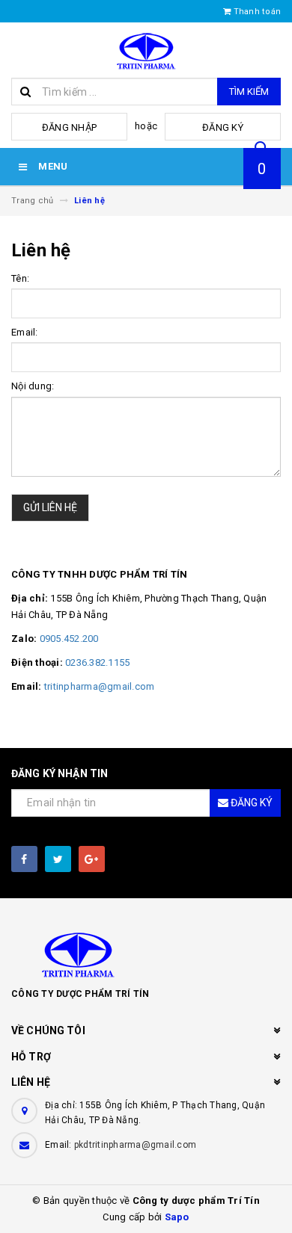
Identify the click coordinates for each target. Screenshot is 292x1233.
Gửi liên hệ (50, 507)
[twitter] (58, 859)
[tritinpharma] (146, 953)
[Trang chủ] (146, 50)
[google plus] (92, 859)
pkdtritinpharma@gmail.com (135, 1145)
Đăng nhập (69, 127)
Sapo (177, 1217)
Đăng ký (222, 127)
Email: (24, 332)
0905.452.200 (69, 638)
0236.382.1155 (97, 662)
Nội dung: (32, 386)
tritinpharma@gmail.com (99, 686)
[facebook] (24, 859)
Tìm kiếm (249, 91)
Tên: (20, 278)
